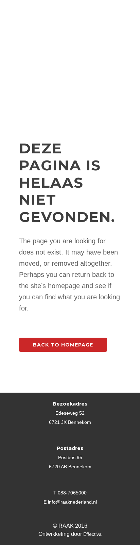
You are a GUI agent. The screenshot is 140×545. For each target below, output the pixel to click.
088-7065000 (72, 492)
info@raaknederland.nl (72, 502)
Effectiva (92, 534)
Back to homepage (63, 345)
